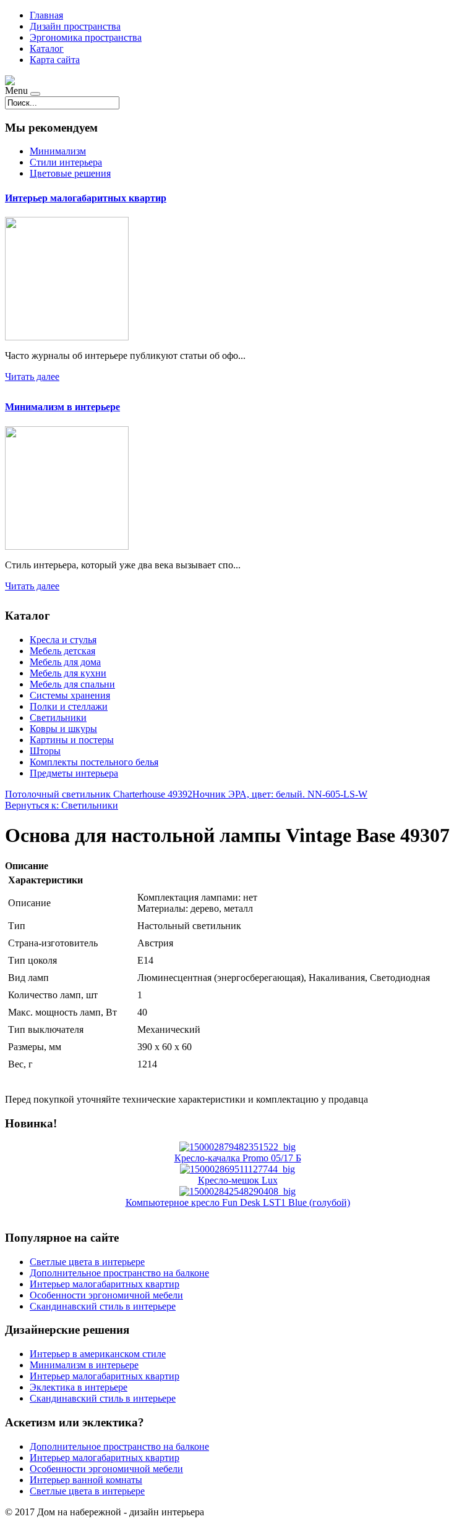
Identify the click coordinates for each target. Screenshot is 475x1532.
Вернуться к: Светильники (61, 805)
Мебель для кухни (68, 673)
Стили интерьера (66, 162)
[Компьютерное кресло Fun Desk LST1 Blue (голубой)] (237, 1191)
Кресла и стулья (63, 639)
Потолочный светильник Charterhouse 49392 (98, 794)
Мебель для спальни (72, 684)
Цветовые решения (70, 173)
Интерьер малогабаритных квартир (85, 198)
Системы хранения (70, 695)
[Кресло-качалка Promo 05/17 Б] (237, 1147)
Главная (46, 15)
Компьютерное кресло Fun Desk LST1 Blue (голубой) (238, 1202)
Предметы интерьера (74, 773)
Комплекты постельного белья (94, 762)
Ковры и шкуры (63, 728)
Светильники (58, 717)
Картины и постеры (72, 739)
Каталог (47, 48)
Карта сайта (55, 59)
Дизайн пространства (75, 26)
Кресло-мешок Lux (238, 1180)
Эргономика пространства (86, 37)
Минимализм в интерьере (62, 407)
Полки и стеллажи (69, 706)
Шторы (45, 751)
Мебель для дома (65, 662)
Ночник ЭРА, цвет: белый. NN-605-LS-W (279, 794)
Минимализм (58, 151)
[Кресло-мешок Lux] (237, 1169)
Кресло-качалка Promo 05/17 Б (237, 1158)
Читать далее (32, 376)
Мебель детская (62, 651)
